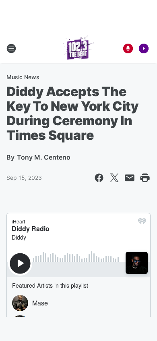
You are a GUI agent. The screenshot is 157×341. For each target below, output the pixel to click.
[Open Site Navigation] (11, 48)
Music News (22, 77)
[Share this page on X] (114, 177)
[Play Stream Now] (144, 48)
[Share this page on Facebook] (99, 177)
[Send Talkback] (128, 48)
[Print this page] (145, 177)
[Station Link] (79, 48)
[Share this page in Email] (129, 177)
